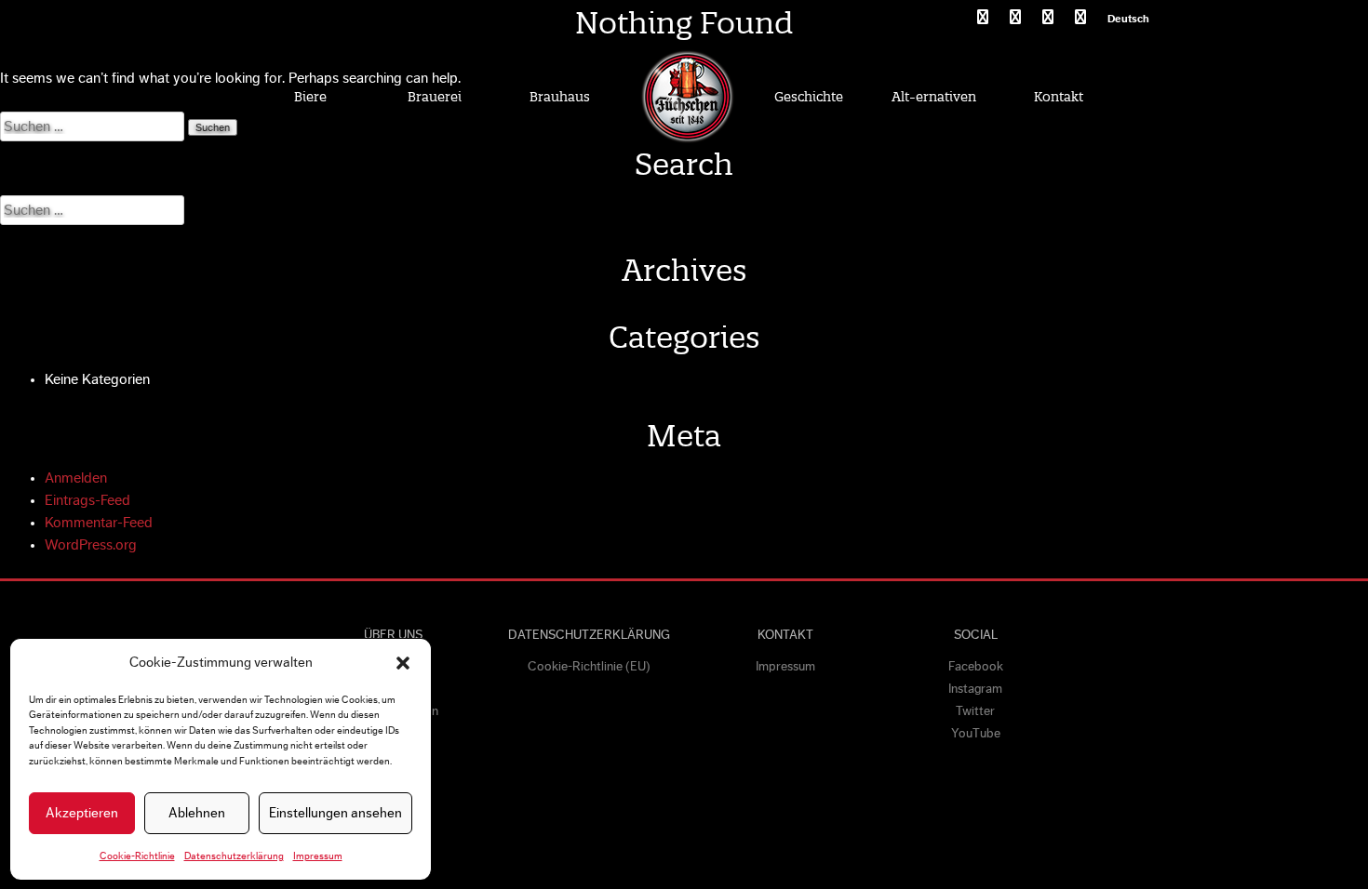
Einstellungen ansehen (335, 813)
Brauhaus (560, 96)
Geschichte (808, 96)
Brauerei (435, 96)
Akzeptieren (82, 813)
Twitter (975, 711)
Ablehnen (196, 813)
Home (687, 95)
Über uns (393, 635)
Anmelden (76, 478)
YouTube (975, 733)
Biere (310, 96)
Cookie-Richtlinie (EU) (589, 666)
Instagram (975, 689)
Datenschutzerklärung (234, 856)
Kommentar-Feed (99, 522)
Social (976, 635)
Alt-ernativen (934, 96)
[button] (403, 663)
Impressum (317, 856)
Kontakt (1058, 96)
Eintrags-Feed (87, 500)
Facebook (975, 666)
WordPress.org (91, 544)
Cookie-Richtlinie (137, 856)
